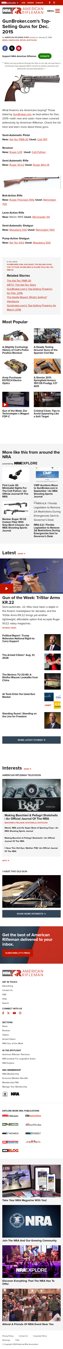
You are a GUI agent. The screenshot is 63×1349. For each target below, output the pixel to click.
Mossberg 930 (18, 230)
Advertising (7, 985)
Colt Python (39, 152)
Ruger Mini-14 (41, 165)
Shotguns (32, 40)
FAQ (4, 994)
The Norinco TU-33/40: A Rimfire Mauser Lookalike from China (20, 677)
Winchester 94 (41, 217)
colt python (13, 267)
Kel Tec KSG (16, 243)
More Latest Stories (39, 740)
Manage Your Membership (14, 1086)
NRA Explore (8, 1062)
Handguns (13, 40)
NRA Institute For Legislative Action (19, 1058)
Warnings (6, 1340)
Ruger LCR (15, 152)
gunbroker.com (15, 264)
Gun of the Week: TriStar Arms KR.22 (31, 599)
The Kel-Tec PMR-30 (19, 281)
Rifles (23, 40)
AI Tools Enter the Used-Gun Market (18, 695)
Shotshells (31, 822)
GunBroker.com (22, 114)
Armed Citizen (9, 1039)
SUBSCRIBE (17, 953)
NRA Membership (10, 1073)
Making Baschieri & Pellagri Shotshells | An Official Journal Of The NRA (31, 817)
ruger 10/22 (39, 267)
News (4, 40)
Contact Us (7, 990)
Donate (39, 2)
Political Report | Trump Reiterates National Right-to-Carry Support (18, 638)
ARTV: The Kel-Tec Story (21, 285)
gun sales (29, 264)
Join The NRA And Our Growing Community (29, 1241)
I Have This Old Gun (14, 871)
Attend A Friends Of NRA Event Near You (28, 1324)
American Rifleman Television (21, 775)
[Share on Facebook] (5, 47)
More (20, 553)
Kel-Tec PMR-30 (18, 139)
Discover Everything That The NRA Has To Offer (28, 1282)
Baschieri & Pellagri (14, 822)
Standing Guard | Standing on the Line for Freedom (19, 715)
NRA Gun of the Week (12, 1043)
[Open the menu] (57, 10)
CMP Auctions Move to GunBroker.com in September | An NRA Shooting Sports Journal (46, 491)
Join (23, 2)
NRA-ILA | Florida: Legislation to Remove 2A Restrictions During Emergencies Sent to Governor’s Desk (47, 530)
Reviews (6, 627)
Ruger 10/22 (16, 165)
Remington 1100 (45, 230)
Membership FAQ (10, 1082)
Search (5, 1003)
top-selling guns (43, 264)
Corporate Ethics (40, 1336)
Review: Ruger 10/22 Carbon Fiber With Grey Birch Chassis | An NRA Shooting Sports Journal (15, 524)
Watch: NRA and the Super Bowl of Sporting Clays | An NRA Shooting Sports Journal (31, 829)
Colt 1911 (42, 139)
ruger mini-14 (26, 267)
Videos (5, 1034)
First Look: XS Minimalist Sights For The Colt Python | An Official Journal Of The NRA (15, 491)
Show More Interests (39, 913)
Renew (30, 2)
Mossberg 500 (42, 243)
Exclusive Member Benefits (15, 1078)
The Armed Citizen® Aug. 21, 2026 (18, 656)
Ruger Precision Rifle (21, 200)
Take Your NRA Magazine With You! (24, 1200)
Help (4, 998)
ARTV (4, 860)
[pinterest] (18, 47)
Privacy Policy (7, 1336)
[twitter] (11, 47)
